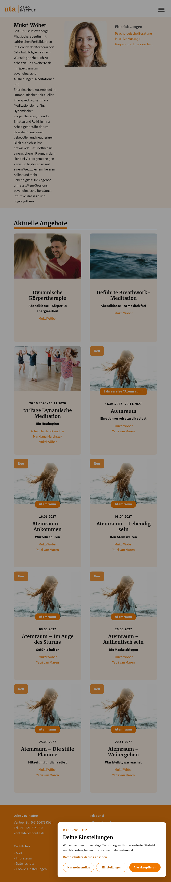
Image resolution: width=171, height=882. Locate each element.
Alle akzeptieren (145, 867)
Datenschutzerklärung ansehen (85, 857)
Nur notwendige (78, 867)
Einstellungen (112, 867)
